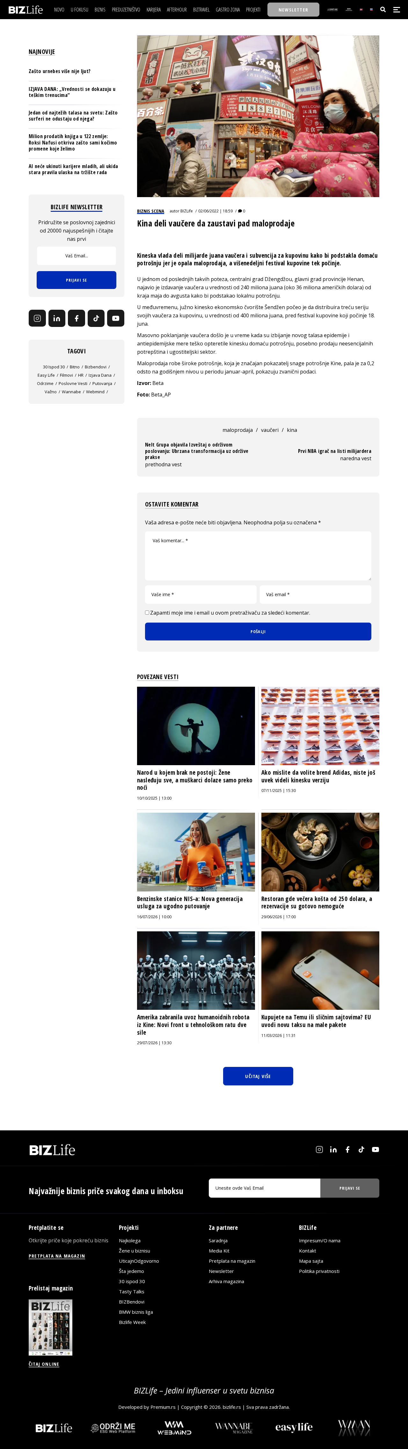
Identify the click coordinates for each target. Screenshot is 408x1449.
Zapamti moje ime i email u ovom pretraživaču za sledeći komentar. (230, 612)
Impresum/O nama (319, 1240)
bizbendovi (95, 367)
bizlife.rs (232, 1407)
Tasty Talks (131, 1291)
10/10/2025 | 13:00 (154, 798)
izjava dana (100, 375)
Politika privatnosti (319, 1271)
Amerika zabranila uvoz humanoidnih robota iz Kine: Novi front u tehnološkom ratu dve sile (193, 1024)
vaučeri (270, 429)
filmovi (66, 375)
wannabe (71, 392)
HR (81, 375)
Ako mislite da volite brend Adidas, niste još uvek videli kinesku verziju (318, 776)
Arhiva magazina (226, 1281)
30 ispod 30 (54, 367)
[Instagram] (37, 318)
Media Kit (219, 1250)
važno (51, 392)
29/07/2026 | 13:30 (154, 1043)
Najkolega (130, 1240)
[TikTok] (96, 318)
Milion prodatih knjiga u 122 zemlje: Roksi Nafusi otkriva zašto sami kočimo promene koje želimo (73, 142)
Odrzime (45, 383)
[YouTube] (115, 318)
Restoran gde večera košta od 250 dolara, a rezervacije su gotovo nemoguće (316, 903)
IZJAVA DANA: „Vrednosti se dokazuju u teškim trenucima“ (72, 92)
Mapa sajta (311, 1261)
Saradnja (218, 1240)
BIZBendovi (131, 1301)
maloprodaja (237, 429)
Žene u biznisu (134, 1250)
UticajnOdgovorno (139, 1261)
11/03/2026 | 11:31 (278, 1035)
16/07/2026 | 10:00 (154, 917)
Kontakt (307, 1250)
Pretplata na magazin (232, 1261)
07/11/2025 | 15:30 (278, 790)
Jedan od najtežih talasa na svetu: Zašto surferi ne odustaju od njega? (73, 115)
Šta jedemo (131, 1271)
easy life (46, 375)
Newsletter (221, 1271)
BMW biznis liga (136, 1312)
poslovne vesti (73, 383)
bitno (75, 367)
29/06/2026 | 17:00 (278, 917)
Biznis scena (150, 211)
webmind (95, 392)
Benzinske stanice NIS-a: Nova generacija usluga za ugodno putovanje (190, 903)
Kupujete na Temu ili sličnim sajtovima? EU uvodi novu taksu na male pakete (316, 1021)
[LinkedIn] (57, 318)
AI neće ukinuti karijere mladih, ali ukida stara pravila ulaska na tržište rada (73, 169)
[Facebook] (76, 318)
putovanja (102, 383)
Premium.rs (163, 1407)
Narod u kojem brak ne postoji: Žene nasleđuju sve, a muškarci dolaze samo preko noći (194, 780)
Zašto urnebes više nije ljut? (60, 71)
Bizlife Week (132, 1322)
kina (292, 429)
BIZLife (186, 211)
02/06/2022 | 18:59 (215, 211)
